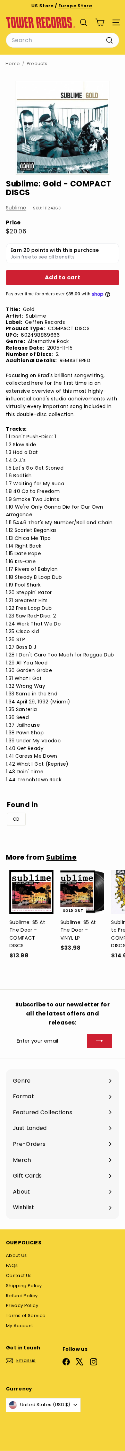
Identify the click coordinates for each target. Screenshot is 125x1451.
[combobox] (62, 40)
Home (13, 63)
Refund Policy (22, 1295)
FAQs (12, 1265)
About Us (16, 1255)
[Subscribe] (99, 1041)
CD (16, 819)
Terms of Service (26, 1315)
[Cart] (100, 22)
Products (37, 63)
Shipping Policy (24, 1285)
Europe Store (75, 5)
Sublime (16, 207)
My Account (19, 1325)
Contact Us (19, 1275)
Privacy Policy (22, 1305)
